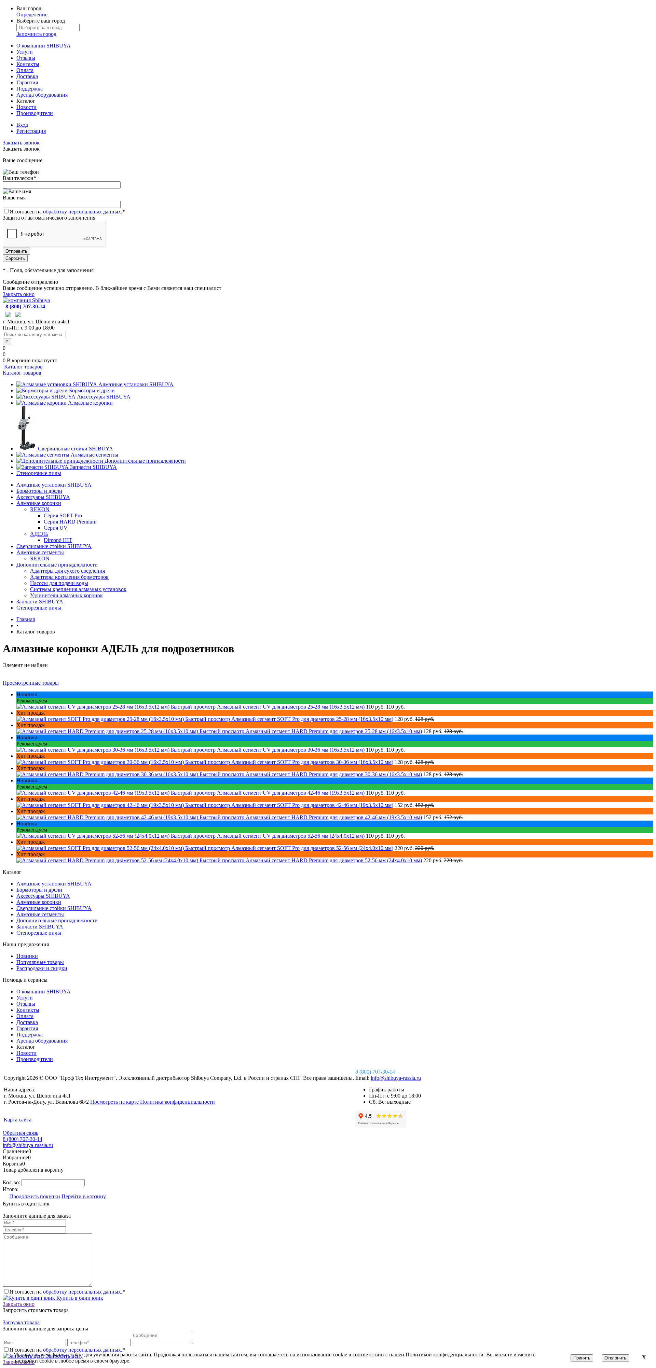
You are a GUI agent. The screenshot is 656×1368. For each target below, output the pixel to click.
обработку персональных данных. (82, 211)
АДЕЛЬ (39, 534)
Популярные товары (40, 962)
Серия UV (56, 528)
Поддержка (29, 89)
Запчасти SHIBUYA (93, 467)
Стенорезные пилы (38, 473)
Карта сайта (17, 1119)
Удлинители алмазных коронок (66, 595)
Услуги (24, 52)
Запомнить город (36, 34)
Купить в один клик (79, 1298)
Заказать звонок (21, 142)
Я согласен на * (67, 1292)
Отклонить (615, 1357)
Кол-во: (12, 1182)
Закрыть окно (19, 294)
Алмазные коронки (90, 403)
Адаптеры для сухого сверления (67, 571)
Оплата (24, 70)
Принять (581, 1357)
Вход (22, 125)
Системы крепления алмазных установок (78, 589)
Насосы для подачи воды (59, 583)
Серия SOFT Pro (63, 515)
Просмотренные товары (31, 683)
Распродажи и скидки (41, 968)
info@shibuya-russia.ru (396, 1078)
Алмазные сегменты (94, 455)
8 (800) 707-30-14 (25, 306)
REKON (40, 509)
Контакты (27, 64)
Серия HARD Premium (70, 522)
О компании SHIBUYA (43, 45)
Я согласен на (67, 211)
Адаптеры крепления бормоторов (69, 577)
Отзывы (25, 58)
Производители (34, 113)
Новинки (27, 956)
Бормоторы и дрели (92, 390)
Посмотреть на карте (114, 1102)
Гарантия (27, 82)
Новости (26, 107)
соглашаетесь (273, 1354)
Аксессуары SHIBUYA (104, 397)
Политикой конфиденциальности (444, 1354)
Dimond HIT (58, 540)
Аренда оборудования (42, 95)
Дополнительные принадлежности (145, 461)
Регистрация (31, 131)
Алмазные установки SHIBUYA (136, 384)
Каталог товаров (23, 366)
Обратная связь (20, 1133)
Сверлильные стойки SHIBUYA (75, 448)
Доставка (27, 76)
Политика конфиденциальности (177, 1102)
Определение (31, 14)
